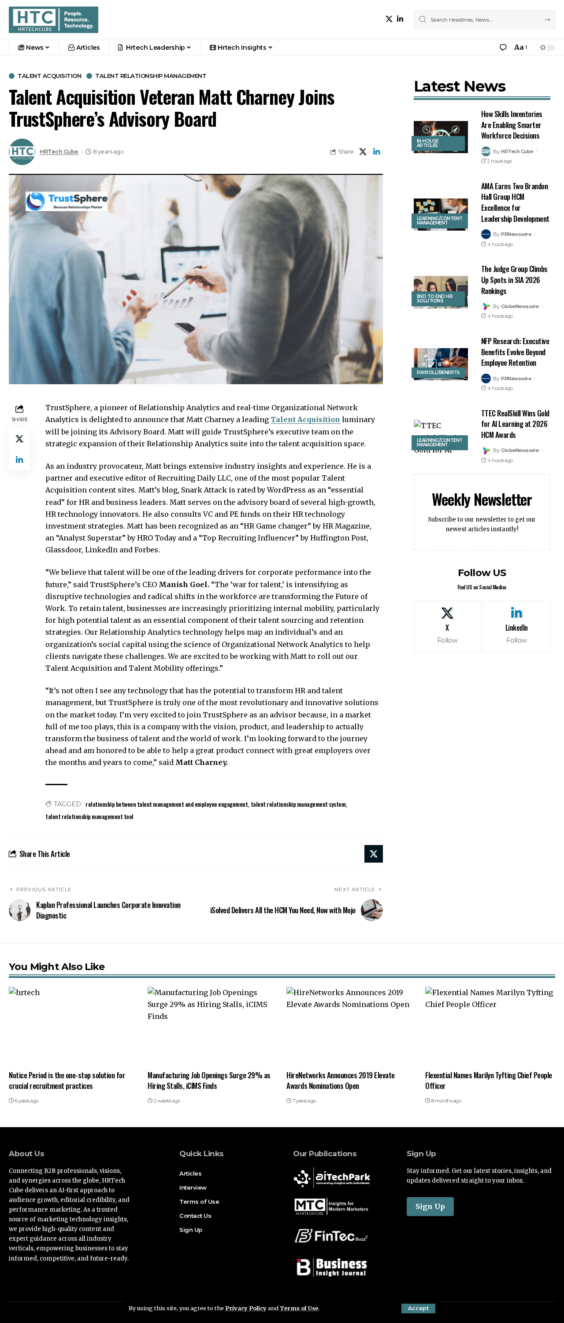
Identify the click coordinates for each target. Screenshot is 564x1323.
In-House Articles (427, 143)
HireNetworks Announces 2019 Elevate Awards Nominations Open (340, 1080)
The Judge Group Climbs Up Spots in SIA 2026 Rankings (514, 279)
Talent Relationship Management (150, 76)
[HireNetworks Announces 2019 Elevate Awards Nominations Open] (351, 1026)
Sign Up (430, 1206)
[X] (389, 19)
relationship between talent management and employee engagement (166, 803)
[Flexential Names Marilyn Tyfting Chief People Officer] (490, 1026)
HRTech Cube (59, 151)
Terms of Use (299, 1308)
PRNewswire (516, 234)
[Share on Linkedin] (377, 152)
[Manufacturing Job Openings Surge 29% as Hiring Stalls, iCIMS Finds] (213, 1026)
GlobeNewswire (520, 306)
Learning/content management (440, 221)
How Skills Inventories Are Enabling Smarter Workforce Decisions (511, 124)
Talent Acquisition (49, 76)
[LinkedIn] (400, 19)
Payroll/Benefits (438, 372)
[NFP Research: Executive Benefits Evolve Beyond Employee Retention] (441, 364)
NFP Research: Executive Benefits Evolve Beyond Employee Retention (515, 351)
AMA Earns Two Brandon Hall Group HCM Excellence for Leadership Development (515, 202)
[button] (418, 1308)
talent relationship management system (298, 803)
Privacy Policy (246, 1308)
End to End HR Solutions (435, 299)
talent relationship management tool (89, 816)
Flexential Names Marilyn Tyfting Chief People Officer (488, 1080)
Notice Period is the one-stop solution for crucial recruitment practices (67, 1080)
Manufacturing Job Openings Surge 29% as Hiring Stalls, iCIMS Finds (209, 1080)
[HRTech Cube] (53, 20)
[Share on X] (363, 152)
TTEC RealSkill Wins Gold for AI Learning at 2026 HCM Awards (515, 424)
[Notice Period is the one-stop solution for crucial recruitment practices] (74, 1026)
